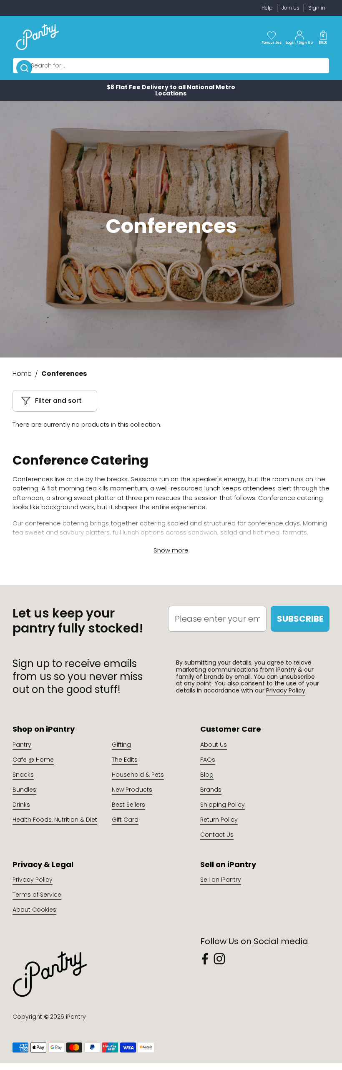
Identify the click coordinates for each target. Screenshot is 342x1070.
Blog (207, 774)
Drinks (21, 804)
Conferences (64, 373)
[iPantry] (38, 37)
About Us (213, 744)
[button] (323, 36)
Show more (171, 550)
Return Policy (219, 819)
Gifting (121, 744)
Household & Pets (138, 774)
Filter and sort (58, 400)
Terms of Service (37, 894)
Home (22, 373)
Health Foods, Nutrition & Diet (55, 819)
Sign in (316, 7)
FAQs (207, 759)
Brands (210, 789)
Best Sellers (128, 804)
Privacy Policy (285, 690)
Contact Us (217, 834)
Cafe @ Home (33, 759)
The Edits (125, 759)
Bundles (24, 789)
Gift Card (125, 819)
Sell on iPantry (220, 879)
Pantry (22, 744)
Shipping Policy (222, 804)
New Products (132, 789)
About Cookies (34, 909)
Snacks (23, 774)
